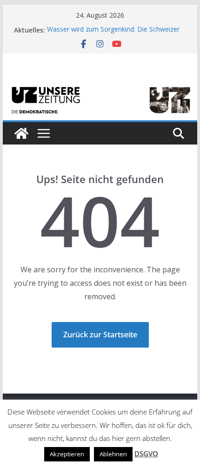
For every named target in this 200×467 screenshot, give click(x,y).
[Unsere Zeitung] (100, 87)
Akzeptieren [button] (67, 454)
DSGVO (146, 453)
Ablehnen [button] (113, 454)
